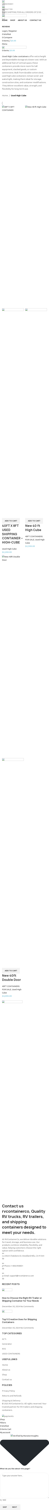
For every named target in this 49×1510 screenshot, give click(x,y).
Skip (5, 1507)
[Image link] (12, 1101)
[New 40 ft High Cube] (36, 206)
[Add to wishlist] (19, 514)
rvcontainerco (15, 1211)
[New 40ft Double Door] (13, 656)
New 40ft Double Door (11, 978)
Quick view (12, 514)
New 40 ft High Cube (33, 528)
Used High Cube (9, 549)
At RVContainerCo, (11, 1239)
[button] (11, 521)
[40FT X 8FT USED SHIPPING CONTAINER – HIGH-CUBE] (13, 206)
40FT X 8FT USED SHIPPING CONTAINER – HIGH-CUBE (12, 534)
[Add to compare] (5, 514)
